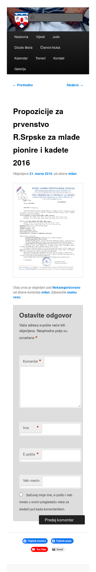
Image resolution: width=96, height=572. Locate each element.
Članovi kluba (50, 47)
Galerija (20, 68)
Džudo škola (23, 47)
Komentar (32, 361)
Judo (56, 36)
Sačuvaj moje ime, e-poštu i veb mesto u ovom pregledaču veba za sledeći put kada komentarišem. (45, 501)
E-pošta (31, 454)
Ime (31, 427)
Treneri (40, 58)
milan (72, 173)
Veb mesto (31, 480)
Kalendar (21, 58)
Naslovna (21, 36)
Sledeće (75, 84)
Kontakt (58, 58)
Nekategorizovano (66, 287)
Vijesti (40, 36)
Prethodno (23, 84)
